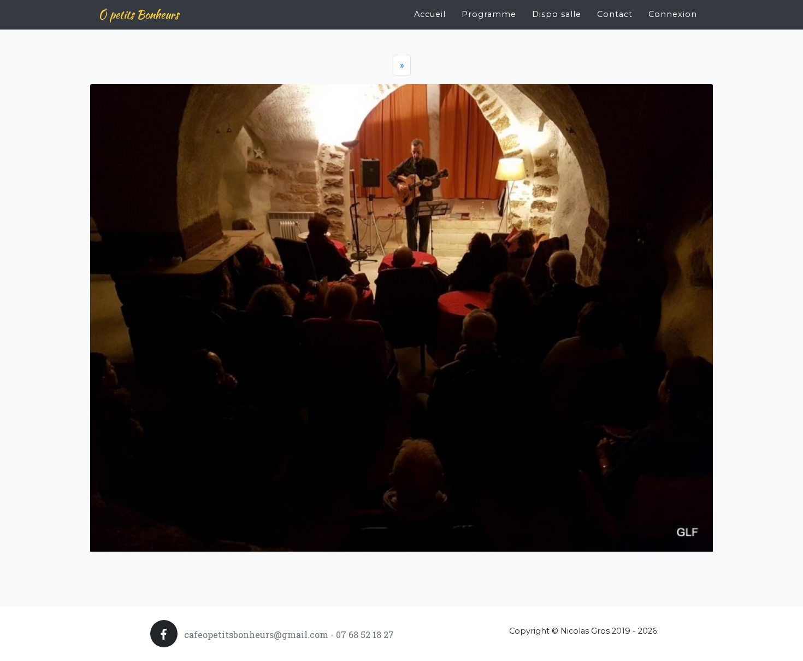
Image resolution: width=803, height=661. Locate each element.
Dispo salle (556, 14)
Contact (615, 14)
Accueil (430, 14)
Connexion (672, 14)
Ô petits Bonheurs (138, 14)
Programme (489, 14)
